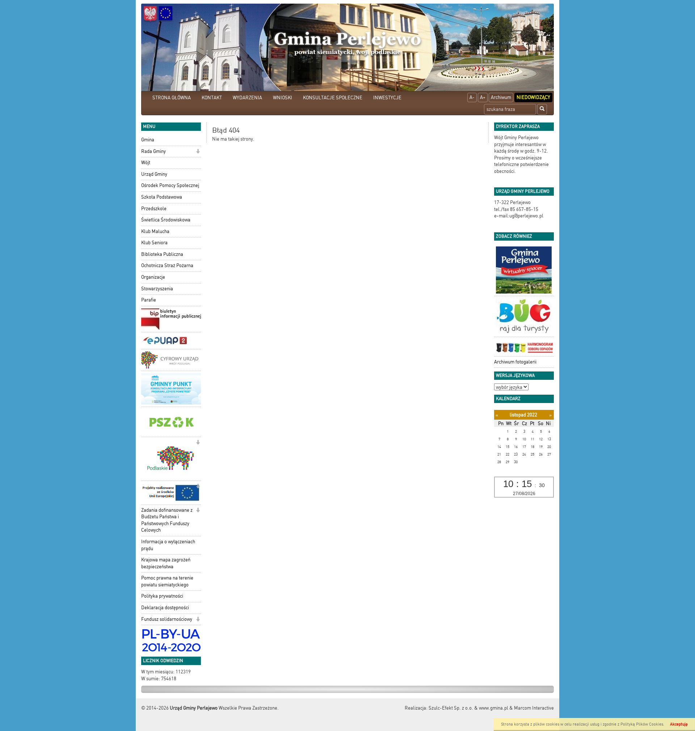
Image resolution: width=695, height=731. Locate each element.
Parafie (148, 300)
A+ (482, 97)
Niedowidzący (533, 97)
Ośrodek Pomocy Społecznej (170, 185)
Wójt (145, 162)
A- (472, 97)
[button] (198, 152)
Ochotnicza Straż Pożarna (167, 265)
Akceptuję (679, 724)
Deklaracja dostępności (165, 607)
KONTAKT (212, 97)
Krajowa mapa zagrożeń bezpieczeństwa (165, 563)
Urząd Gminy (154, 174)
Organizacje (153, 277)
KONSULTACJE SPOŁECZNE (332, 97)
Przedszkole (154, 208)
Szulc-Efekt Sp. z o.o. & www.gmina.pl (468, 708)
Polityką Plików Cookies (641, 724)
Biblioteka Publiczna (162, 254)
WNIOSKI (282, 97)
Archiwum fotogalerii (515, 362)
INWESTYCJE (387, 97)
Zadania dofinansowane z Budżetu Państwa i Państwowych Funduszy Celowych (167, 520)
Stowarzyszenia (157, 288)
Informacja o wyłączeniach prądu (168, 545)
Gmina (147, 139)
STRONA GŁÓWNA (171, 97)
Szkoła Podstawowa (161, 197)
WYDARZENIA (247, 97)
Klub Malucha (155, 231)
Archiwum (501, 97)
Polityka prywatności (162, 596)
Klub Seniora (154, 242)
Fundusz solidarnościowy (166, 619)
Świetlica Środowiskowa (165, 220)
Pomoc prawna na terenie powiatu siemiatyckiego (167, 581)
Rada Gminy (153, 151)
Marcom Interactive (534, 708)
